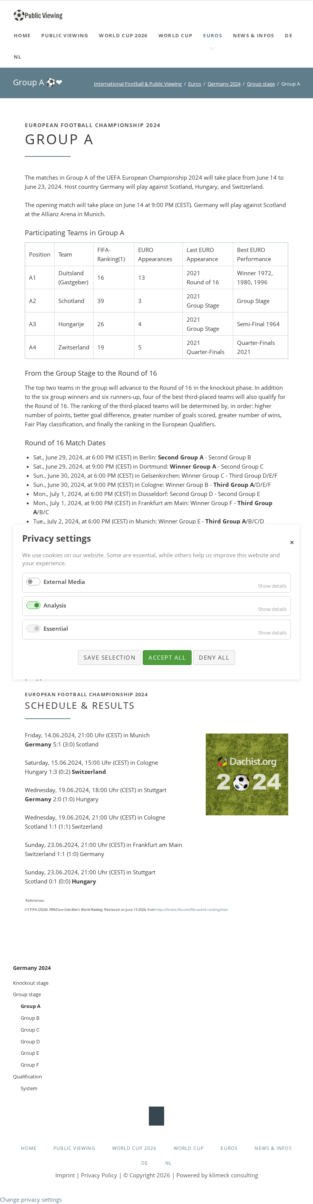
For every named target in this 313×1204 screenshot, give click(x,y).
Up (156, 1116)
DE (144, 1163)
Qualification (27, 1076)
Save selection (110, 657)
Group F (30, 1064)
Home (29, 1148)
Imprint (65, 1175)
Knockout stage (30, 982)
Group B (30, 1017)
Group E (30, 1052)
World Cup (189, 1148)
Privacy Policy (99, 1175)
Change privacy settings (31, 1199)
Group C (30, 1029)
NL (168, 1163)
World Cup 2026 (134, 1148)
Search (298, 11)
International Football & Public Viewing (138, 83)
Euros (194, 83)
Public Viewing (74, 1148)
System (29, 1088)
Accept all (167, 657)
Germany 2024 (224, 83)
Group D (30, 1041)
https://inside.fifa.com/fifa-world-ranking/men (192, 909)
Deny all (214, 657)
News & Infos (273, 1148)
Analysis (55, 605)
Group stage (261, 83)
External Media (64, 581)
